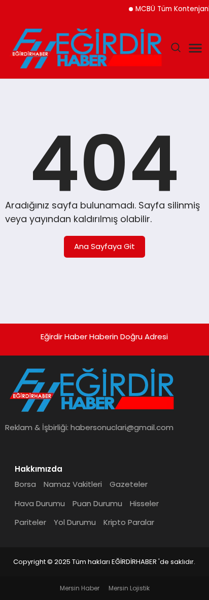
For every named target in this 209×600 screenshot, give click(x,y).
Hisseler (144, 503)
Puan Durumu (97, 503)
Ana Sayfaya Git (104, 246)
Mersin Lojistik (129, 588)
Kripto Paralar (128, 522)
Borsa (25, 484)
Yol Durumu (75, 522)
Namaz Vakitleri (73, 484)
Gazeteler (129, 484)
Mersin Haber (79, 588)
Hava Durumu (40, 503)
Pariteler (30, 522)
